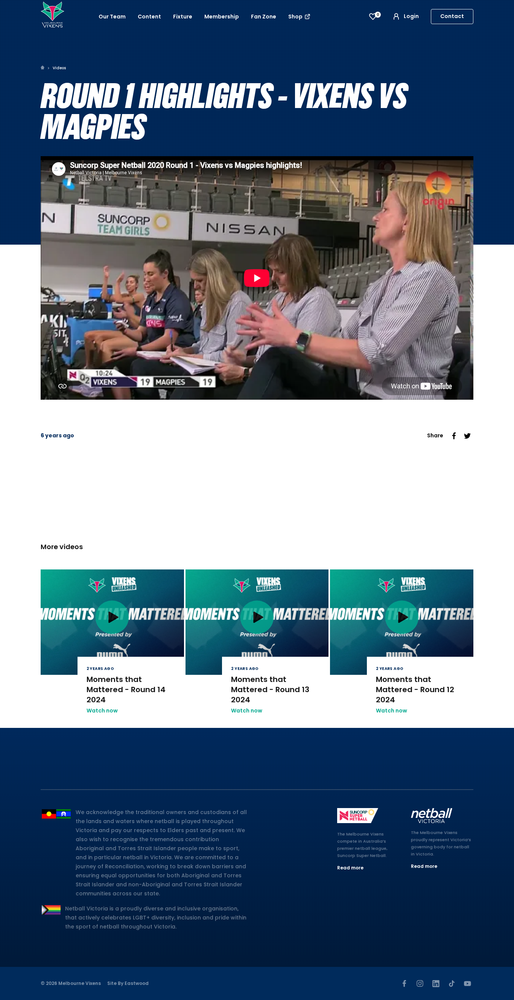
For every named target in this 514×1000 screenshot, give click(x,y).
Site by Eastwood (128, 983)
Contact (452, 16)
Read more (350, 868)
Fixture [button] (182, 16)
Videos (59, 68)
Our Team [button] (112, 16)
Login (411, 16)
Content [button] (149, 16)
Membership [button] (221, 16)
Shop (296, 16)
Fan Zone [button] (263, 16)
